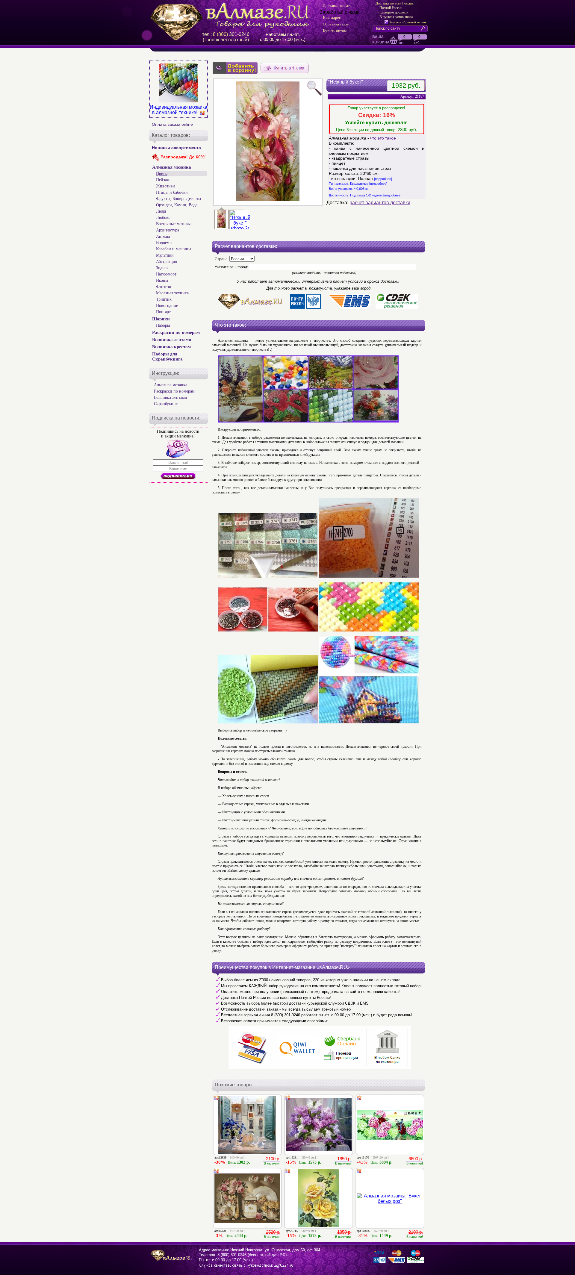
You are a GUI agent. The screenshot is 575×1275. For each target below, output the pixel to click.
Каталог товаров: (171, 135)
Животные (165, 186)
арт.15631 (229, 1230)
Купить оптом (334, 30)
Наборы (163, 325)
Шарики (161, 319)
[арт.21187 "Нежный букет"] (240, 228)
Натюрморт (166, 274)
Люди (161, 211)
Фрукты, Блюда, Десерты (178, 198)
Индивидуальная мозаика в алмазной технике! (178, 110)
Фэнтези (163, 286)
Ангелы (163, 236)
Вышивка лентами (171, 339)
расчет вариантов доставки (379, 202)
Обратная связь (336, 24)
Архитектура (167, 230)
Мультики (165, 255)
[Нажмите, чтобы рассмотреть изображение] (268, 142)
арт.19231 (301, 1157)
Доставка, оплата (337, 5)
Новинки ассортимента (176, 147)
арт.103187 (372, 1230)
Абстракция (166, 261)
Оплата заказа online (172, 124)
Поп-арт (163, 312)
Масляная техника (172, 293)
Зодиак (162, 268)
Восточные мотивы (173, 224)
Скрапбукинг (166, 404)
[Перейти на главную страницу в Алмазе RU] (232, 15)
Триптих (164, 299)
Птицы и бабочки (172, 192)
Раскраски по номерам (176, 332)
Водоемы (164, 242)
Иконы (162, 280)
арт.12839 (229, 1157)
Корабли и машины (173, 249)
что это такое (383, 138)
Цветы (161, 173)
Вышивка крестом (171, 346)
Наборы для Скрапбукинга (167, 356)
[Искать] (424, 28)
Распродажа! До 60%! (182, 157)
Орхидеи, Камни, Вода (176, 205)
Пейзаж (163, 180)
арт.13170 (372, 1157)
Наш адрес (332, 17)
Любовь (163, 217)
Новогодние (167, 305)
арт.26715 (301, 1230)
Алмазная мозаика (171, 167)
